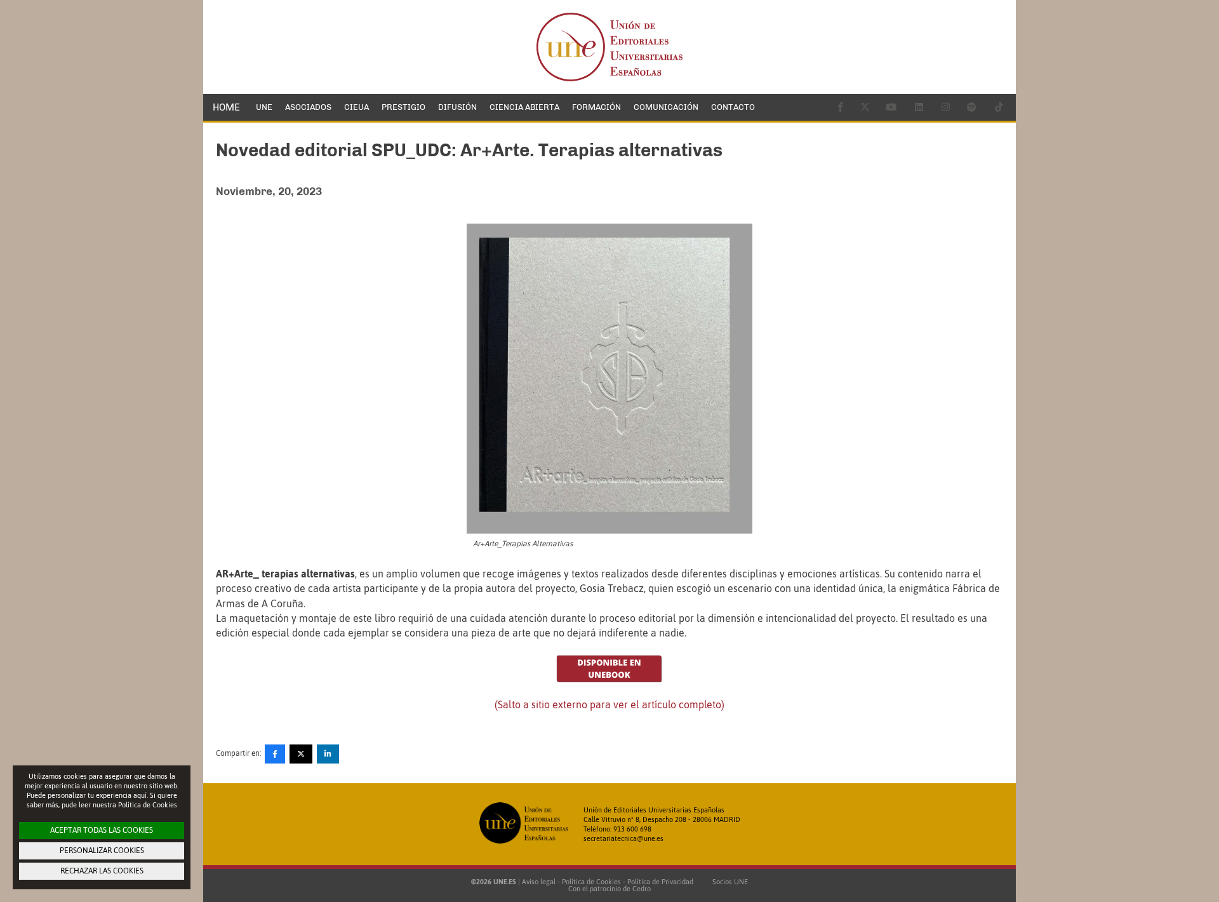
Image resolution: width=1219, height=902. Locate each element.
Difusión (457, 107)
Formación (596, 107)
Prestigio (403, 107)
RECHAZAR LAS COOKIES (101, 870)
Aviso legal (539, 881)
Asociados (308, 107)
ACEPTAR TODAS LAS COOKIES (101, 830)
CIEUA (356, 107)
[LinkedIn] (328, 754)
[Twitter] (301, 754)
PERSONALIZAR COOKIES (102, 850)
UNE (264, 107)
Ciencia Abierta (524, 107)
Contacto (733, 107)
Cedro (641, 888)
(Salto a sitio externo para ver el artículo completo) (609, 704)
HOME (226, 107)
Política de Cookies (591, 881)
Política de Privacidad (660, 881)
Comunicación (666, 107)
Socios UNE (728, 881)
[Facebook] (275, 754)
